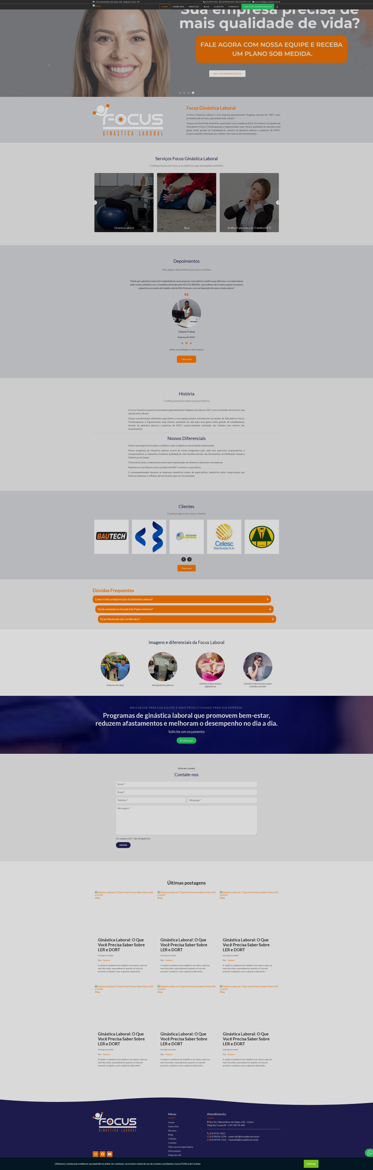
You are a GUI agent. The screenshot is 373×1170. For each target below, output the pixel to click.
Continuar (311, 1164)
